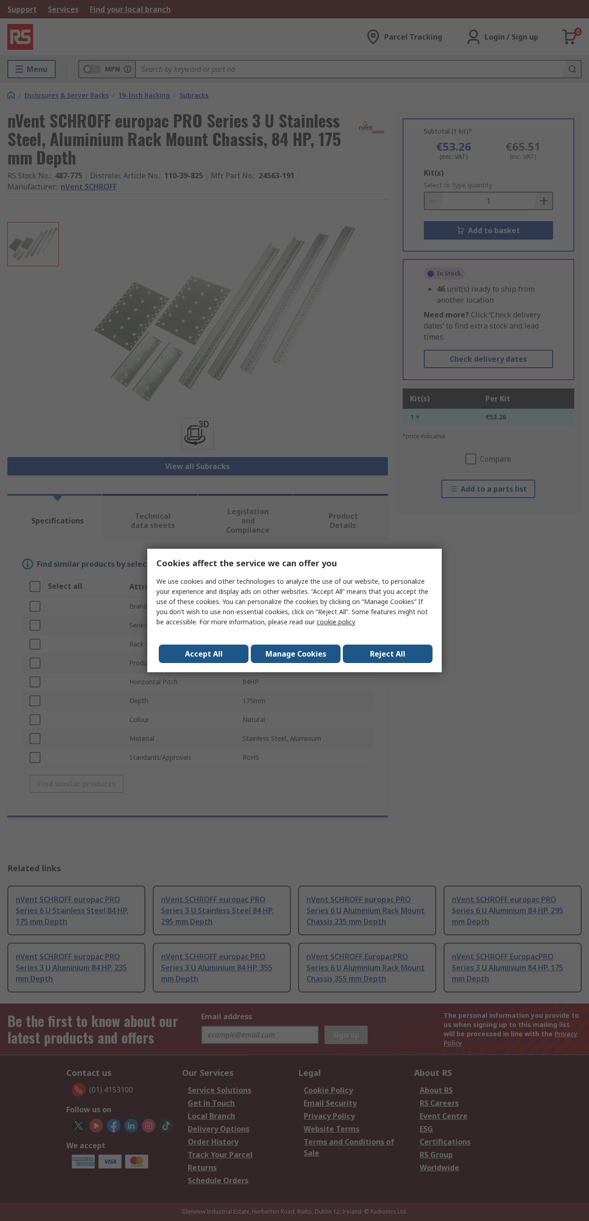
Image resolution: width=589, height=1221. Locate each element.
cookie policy (336, 621)
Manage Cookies (296, 654)
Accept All (204, 654)
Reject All (387, 654)
